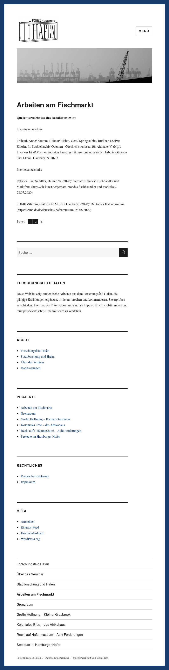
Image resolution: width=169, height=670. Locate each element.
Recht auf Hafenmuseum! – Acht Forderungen (51, 430)
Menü (144, 30)
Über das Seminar (32, 362)
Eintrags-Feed (30, 527)
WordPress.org (30, 539)
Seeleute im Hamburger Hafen (40, 436)
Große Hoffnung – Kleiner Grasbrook (45, 419)
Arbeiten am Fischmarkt (36, 407)
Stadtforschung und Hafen (38, 356)
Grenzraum (28, 413)
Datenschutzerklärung (35, 476)
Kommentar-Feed (32, 533)
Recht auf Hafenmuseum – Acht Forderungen (50, 634)
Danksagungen (30, 368)
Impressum (28, 482)
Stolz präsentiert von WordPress (90, 658)
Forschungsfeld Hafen (35, 350)
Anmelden (27, 521)
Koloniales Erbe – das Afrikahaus (43, 425)
